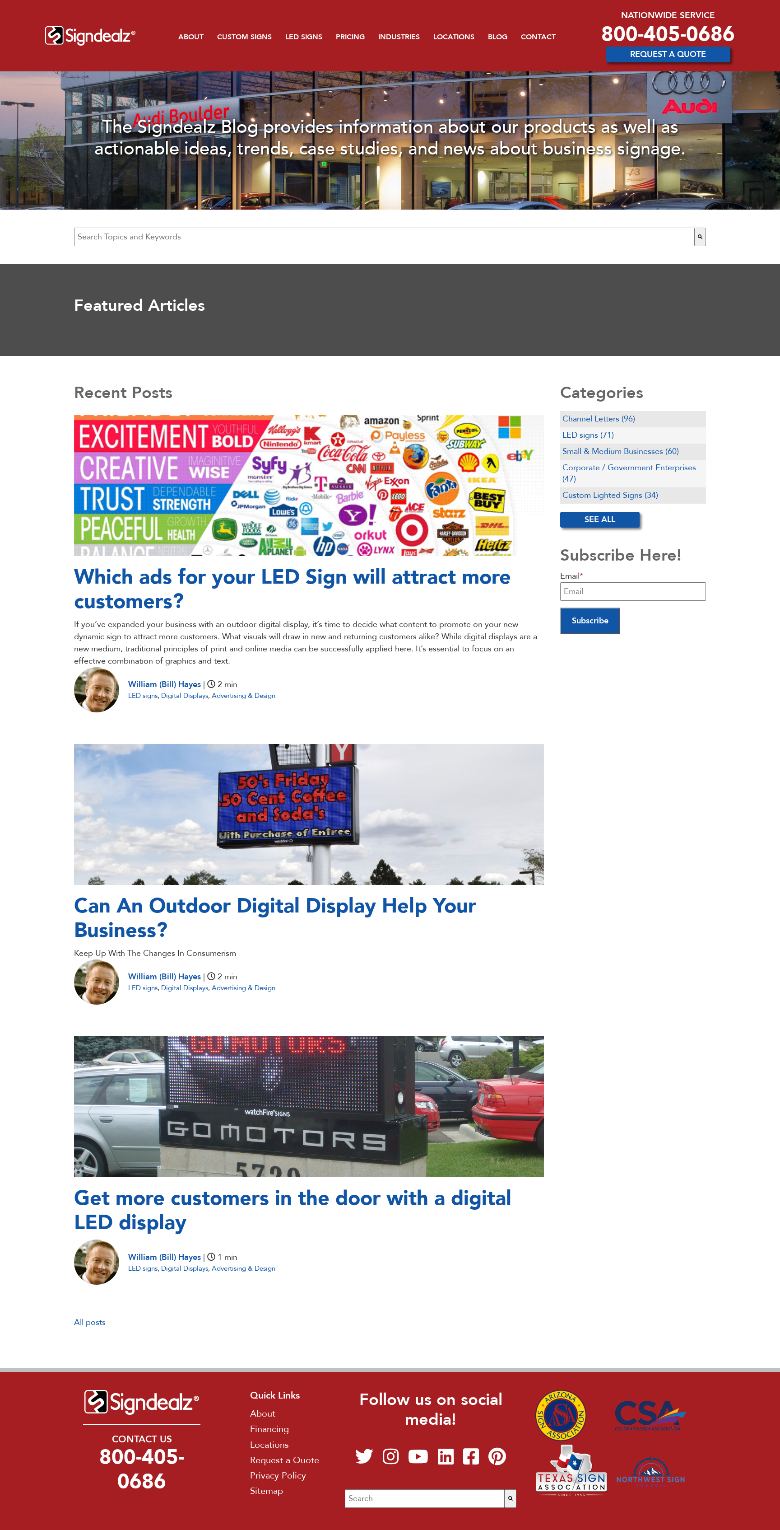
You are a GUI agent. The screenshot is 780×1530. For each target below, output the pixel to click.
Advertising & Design (243, 695)
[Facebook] (471, 1460)
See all (600, 519)
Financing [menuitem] (269, 1429)
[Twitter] (364, 1460)
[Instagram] (390, 1460)
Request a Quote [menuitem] (284, 1460)
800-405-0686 (668, 34)
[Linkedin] (445, 1460)
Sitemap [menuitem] (266, 1491)
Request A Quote (668, 54)
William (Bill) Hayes (164, 684)
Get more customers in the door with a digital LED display (292, 1210)
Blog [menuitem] (497, 37)
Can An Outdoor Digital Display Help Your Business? (275, 918)
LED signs (143, 695)
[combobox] (384, 237)
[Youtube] (418, 1460)
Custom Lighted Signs (610, 495)
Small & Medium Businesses (620, 451)
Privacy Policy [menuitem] (278, 1475)
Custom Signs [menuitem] (244, 37)
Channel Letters (598, 419)
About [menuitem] (191, 37)
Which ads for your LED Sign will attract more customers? (292, 589)
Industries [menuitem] (399, 37)
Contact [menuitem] (538, 37)
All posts (90, 1322)
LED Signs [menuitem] (303, 37)
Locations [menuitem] (453, 37)
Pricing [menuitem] (350, 37)
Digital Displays (184, 695)
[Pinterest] (497, 1460)
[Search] (700, 237)
